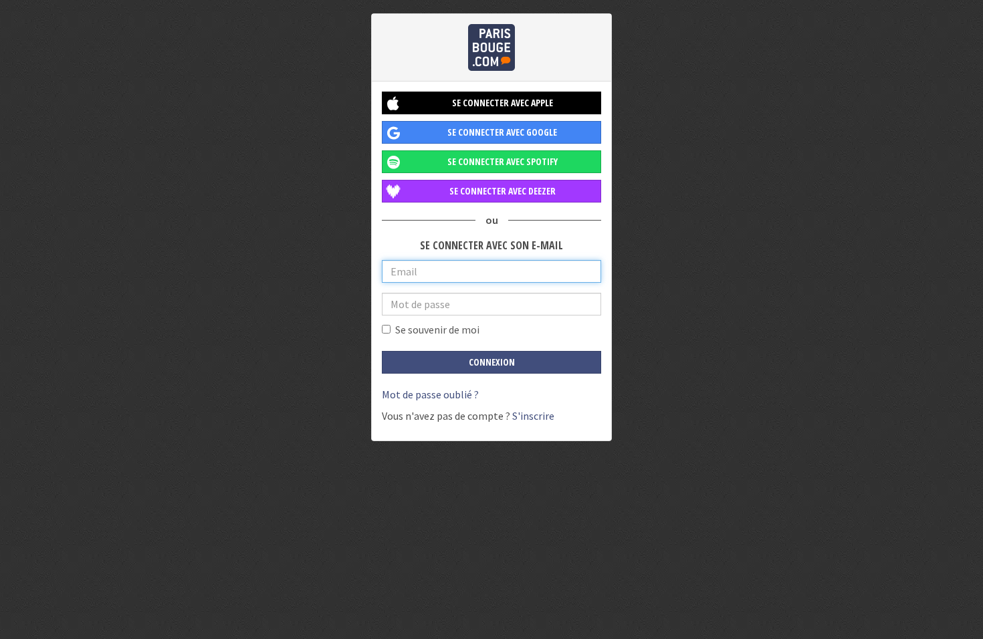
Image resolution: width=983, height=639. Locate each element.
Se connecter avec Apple (502, 102)
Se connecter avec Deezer (502, 190)
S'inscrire (533, 415)
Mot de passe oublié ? (430, 394)
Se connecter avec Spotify (502, 161)
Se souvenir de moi (437, 329)
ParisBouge (491, 47)
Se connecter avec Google (502, 132)
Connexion (492, 362)
